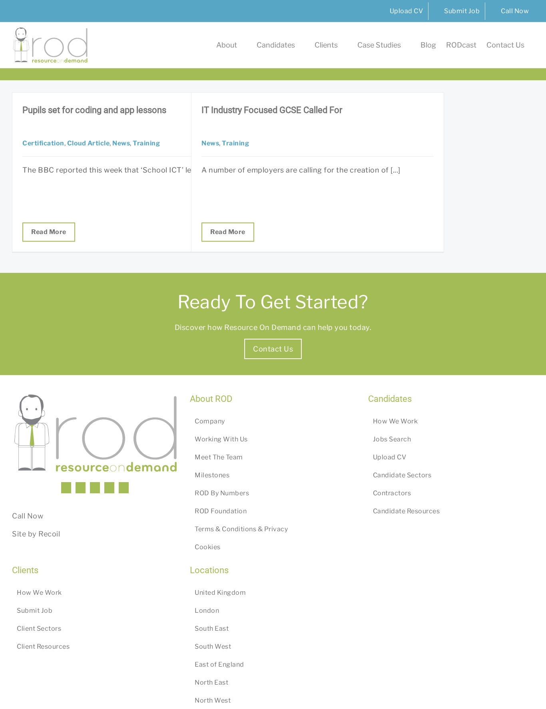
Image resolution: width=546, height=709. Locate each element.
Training (146, 143)
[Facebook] (81, 487)
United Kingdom (220, 592)
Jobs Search (392, 439)
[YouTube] (95, 487)
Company (210, 421)
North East (211, 682)
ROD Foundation (221, 511)
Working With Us (221, 439)
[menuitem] (401, 11)
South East (212, 628)
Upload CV (390, 457)
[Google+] (124, 487)
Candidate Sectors (402, 475)
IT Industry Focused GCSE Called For (271, 110)
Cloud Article (88, 143)
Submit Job (34, 610)
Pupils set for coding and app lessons (94, 110)
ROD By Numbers (222, 493)
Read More (48, 232)
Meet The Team (219, 457)
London (207, 610)
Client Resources (43, 646)
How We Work (395, 421)
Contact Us (273, 349)
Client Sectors (39, 628)
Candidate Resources (406, 511)
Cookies (208, 547)
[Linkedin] (66, 487)
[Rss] (109, 487)
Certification (43, 143)
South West (213, 646)
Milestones (212, 475)
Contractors (392, 493)
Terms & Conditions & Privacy (241, 529)
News (121, 143)
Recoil (49, 534)
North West (213, 700)
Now (35, 516)
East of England (219, 664)
